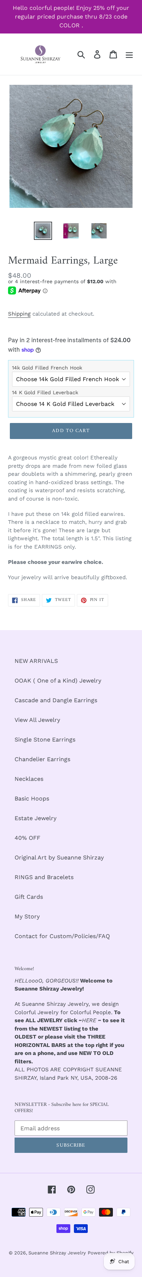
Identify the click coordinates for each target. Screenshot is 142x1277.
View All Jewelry (37, 719)
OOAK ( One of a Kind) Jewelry (58, 680)
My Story (27, 916)
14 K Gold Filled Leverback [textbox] (45, 392)
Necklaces (29, 778)
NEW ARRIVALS (36, 660)
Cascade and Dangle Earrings (56, 700)
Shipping (19, 314)
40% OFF (27, 837)
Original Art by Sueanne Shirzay (59, 857)
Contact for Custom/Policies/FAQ (62, 936)
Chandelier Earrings (42, 759)
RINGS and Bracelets (44, 877)
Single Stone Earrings (45, 739)
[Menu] (129, 54)
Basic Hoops (32, 798)
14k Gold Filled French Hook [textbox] (47, 368)
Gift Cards (29, 896)
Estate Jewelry (35, 818)
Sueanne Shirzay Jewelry (57, 1253)
